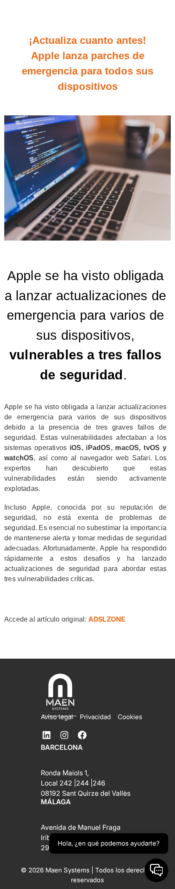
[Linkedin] (46, 735)
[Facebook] (82, 735)
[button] (127, 25)
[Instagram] (64, 735)
